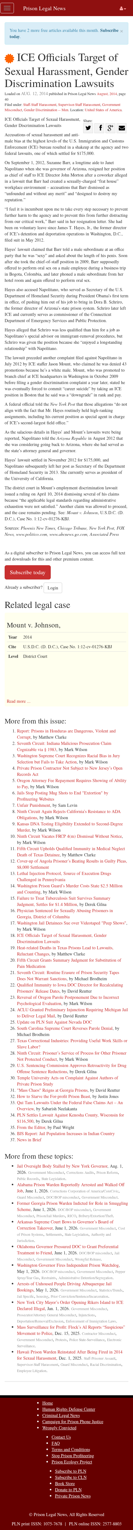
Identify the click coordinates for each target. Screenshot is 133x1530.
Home (47, 1403)
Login (53, 588)
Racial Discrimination (105, 1364)
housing (42, 1296)
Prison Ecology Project (72, 1462)
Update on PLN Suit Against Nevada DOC (54, 1022)
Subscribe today (27, 572)
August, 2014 (107, 93)
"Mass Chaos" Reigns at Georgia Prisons (52, 1090)
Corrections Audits (80, 1172)
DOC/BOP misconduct (62, 1197)
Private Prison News (73, 1496)
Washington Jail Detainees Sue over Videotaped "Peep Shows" (71, 923)
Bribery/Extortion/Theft (96, 1215)
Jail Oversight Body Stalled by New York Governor (62, 1166)
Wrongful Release (88, 1259)
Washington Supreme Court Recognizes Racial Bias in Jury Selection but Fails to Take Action (68, 759)
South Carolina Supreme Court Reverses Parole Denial (65, 1028)
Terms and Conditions (71, 1449)
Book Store (65, 1483)
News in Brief (29, 1140)
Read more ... (19, 701)
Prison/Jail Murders (50, 1215)
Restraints (48, 1277)
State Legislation (53, 1178)
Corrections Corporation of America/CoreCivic (84, 1191)
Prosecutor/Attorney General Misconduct (46, 1315)
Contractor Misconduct (98, 1333)
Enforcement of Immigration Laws (91, 1321)
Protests (61, 1339)
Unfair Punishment (33, 805)
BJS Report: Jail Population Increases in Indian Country (66, 1133)
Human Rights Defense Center (68, 1409)
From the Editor (31, 1127)
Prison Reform (107, 1172)
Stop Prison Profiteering (73, 1455)
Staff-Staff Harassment (39, 104)
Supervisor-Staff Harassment (79, 104)
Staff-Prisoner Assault (99, 1358)
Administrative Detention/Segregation (85, 1277)
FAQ (56, 1443)
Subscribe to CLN (71, 1477)
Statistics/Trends (110, 1290)
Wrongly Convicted (59, 1428)
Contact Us (61, 1437)
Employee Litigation (31, 1370)
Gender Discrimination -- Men (46, 109)
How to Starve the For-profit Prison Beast (53, 1096)
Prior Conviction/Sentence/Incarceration (79, 1296)
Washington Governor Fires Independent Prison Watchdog (68, 1265)
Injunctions (87, 1315)
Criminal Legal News (61, 1415)
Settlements (54, 1234)
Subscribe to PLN (70, 1471)
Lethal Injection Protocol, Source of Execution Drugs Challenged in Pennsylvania (64, 876)
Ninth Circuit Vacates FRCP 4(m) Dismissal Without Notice (69, 836)
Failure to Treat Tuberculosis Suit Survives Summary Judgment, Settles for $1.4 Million (63, 901)
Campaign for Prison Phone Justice (72, 1421)
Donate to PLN (68, 1490)
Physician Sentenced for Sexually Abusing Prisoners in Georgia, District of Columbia (65, 913)
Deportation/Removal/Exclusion (40, 1321)
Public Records (28, 1178)
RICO (71, 1215)
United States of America (103, 109)
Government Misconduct (46, 1172)
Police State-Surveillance (87, 1339)
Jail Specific (25, 1296)
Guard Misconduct (30, 1197)
